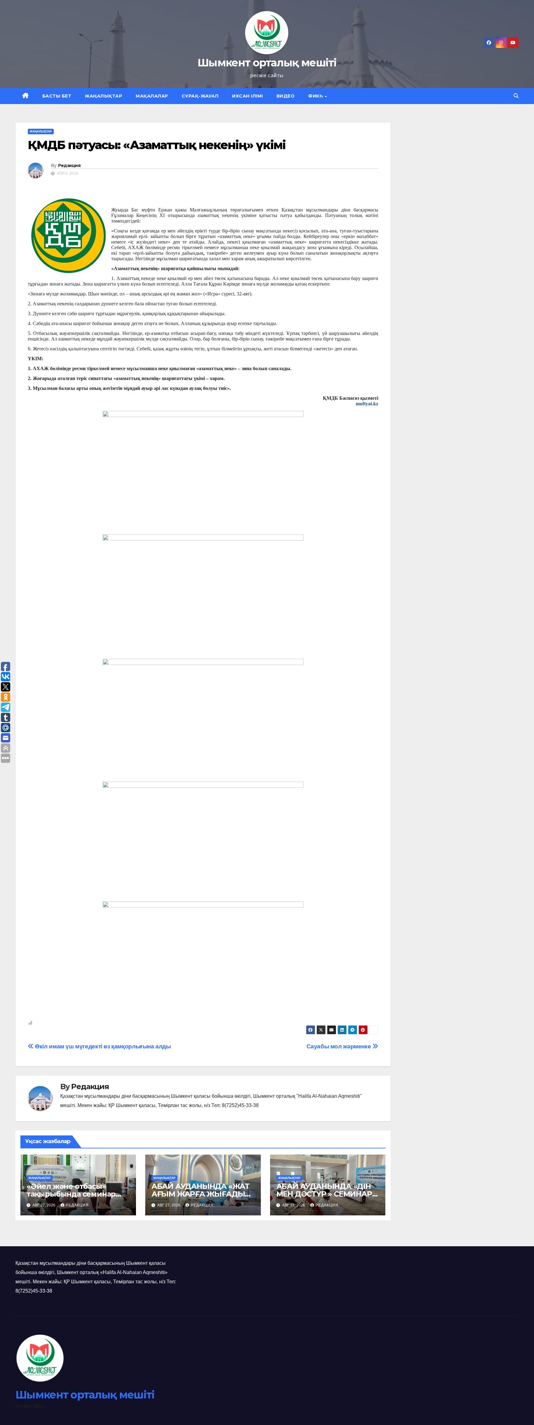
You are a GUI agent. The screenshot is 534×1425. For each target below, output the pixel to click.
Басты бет (56, 96)
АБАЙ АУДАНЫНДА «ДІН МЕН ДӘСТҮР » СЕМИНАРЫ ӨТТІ (327, 1194)
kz (375, 403)
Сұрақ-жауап (200, 96)
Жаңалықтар (103, 96)
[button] (516, 95)
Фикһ (316, 96)
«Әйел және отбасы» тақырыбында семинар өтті (71, 1194)
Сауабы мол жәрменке (339, 1046)
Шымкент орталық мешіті (267, 62)
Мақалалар (152, 96)
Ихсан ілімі (247, 96)
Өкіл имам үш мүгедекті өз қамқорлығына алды (102, 1046)
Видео (286, 96)
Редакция (69, 165)
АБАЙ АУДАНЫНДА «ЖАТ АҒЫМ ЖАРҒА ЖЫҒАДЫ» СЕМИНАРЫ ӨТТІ (200, 1194)
